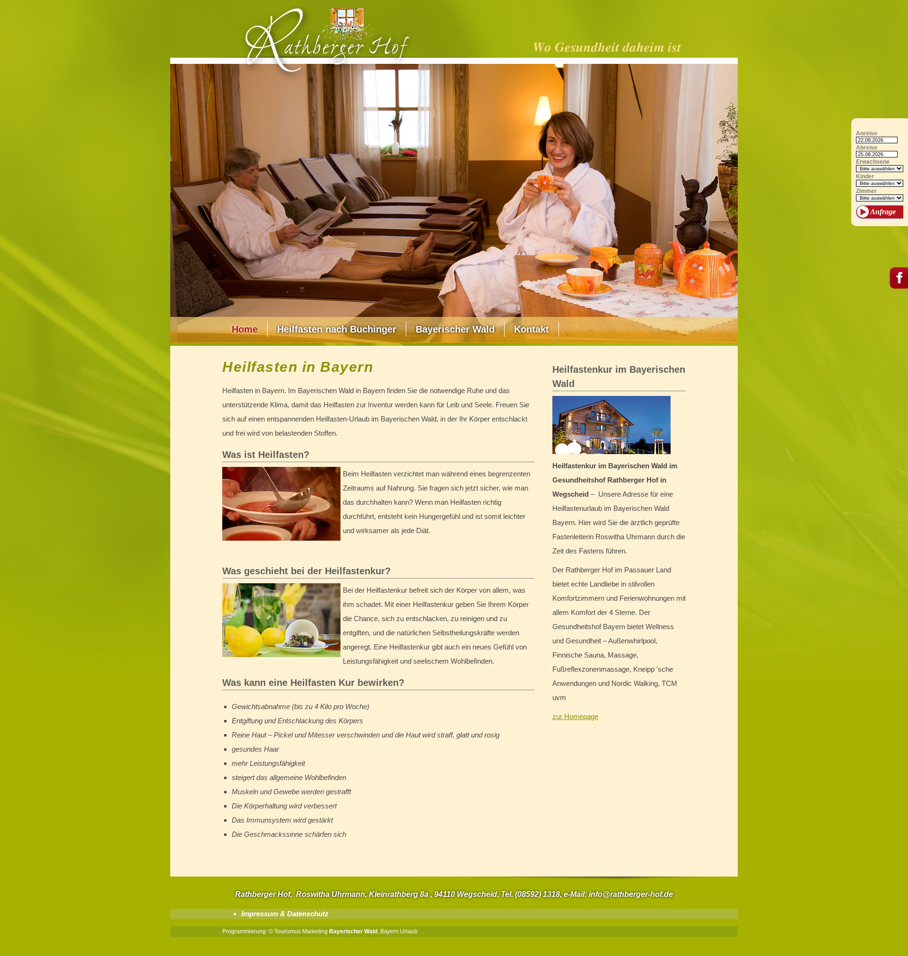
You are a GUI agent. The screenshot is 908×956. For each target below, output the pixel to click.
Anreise (866, 134)
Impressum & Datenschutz (285, 914)
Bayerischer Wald (455, 329)
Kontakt (531, 329)
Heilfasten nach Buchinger (336, 329)
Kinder (865, 177)
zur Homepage (575, 716)
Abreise (866, 148)
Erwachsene (873, 162)
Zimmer (866, 191)
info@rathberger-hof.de (631, 894)
